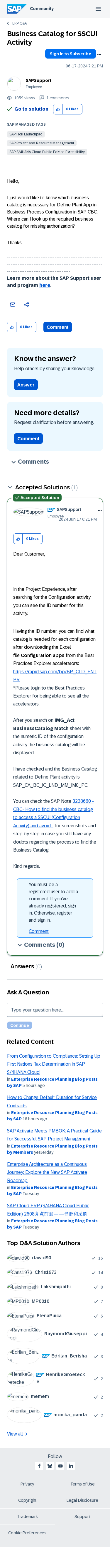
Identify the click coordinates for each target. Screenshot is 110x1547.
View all (15, 1433)
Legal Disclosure (82, 1500)
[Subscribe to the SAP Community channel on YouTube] (60, 1466)
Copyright (27, 1500)
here (44, 285)
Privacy (27, 1484)
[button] (57, 109)
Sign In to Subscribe (70, 53)
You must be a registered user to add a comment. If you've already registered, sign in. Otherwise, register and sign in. (53, 902)
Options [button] (99, 54)
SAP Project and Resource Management (41, 143)
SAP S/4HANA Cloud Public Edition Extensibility (47, 152)
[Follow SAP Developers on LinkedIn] (71, 1466)
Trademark (27, 1516)
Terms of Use (82, 1484)
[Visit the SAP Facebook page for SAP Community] (39, 1466)
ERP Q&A (19, 23)
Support (82, 1516)
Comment (58, 327)
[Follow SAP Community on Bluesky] (50, 1466)
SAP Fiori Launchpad (26, 134)
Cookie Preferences (27, 1532)
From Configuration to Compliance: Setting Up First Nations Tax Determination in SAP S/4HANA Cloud (53, 1064)
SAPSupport (38, 80)
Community (42, 8)
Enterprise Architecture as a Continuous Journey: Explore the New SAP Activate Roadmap (47, 1172)
